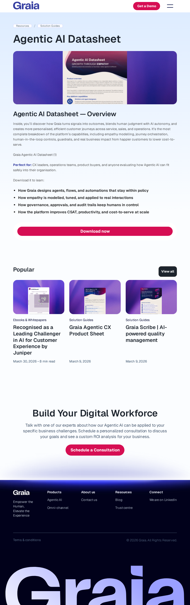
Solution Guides (81, 320)
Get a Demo (146, 6)
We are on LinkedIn (163, 500)
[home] (26, 6)
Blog (118, 500)
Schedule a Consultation (95, 450)
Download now (95, 231)
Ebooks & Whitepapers (30, 320)
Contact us (89, 500)
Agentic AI (54, 500)
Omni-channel (58, 508)
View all (167, 271)
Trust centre (123, 508)
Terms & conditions (27, 540)
